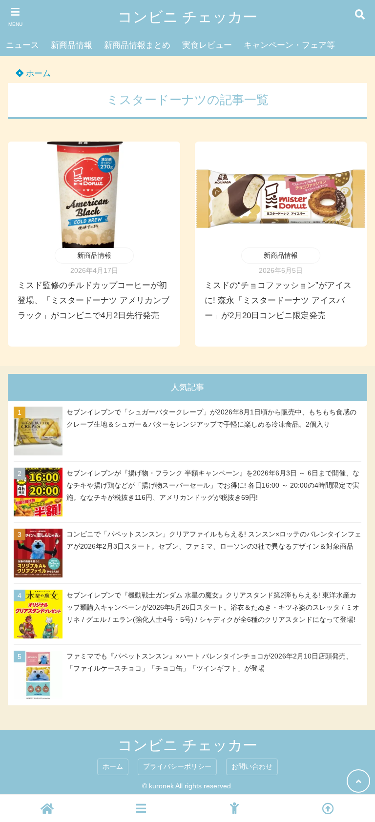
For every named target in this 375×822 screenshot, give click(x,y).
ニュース (22, 45)
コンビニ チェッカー (187, 17)
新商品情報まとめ (137, 45)
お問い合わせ (251, 766)
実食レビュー (207, 45)
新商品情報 (71, 45)
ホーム (37, 73)
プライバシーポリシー (177, 766)
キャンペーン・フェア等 (289, 45)
